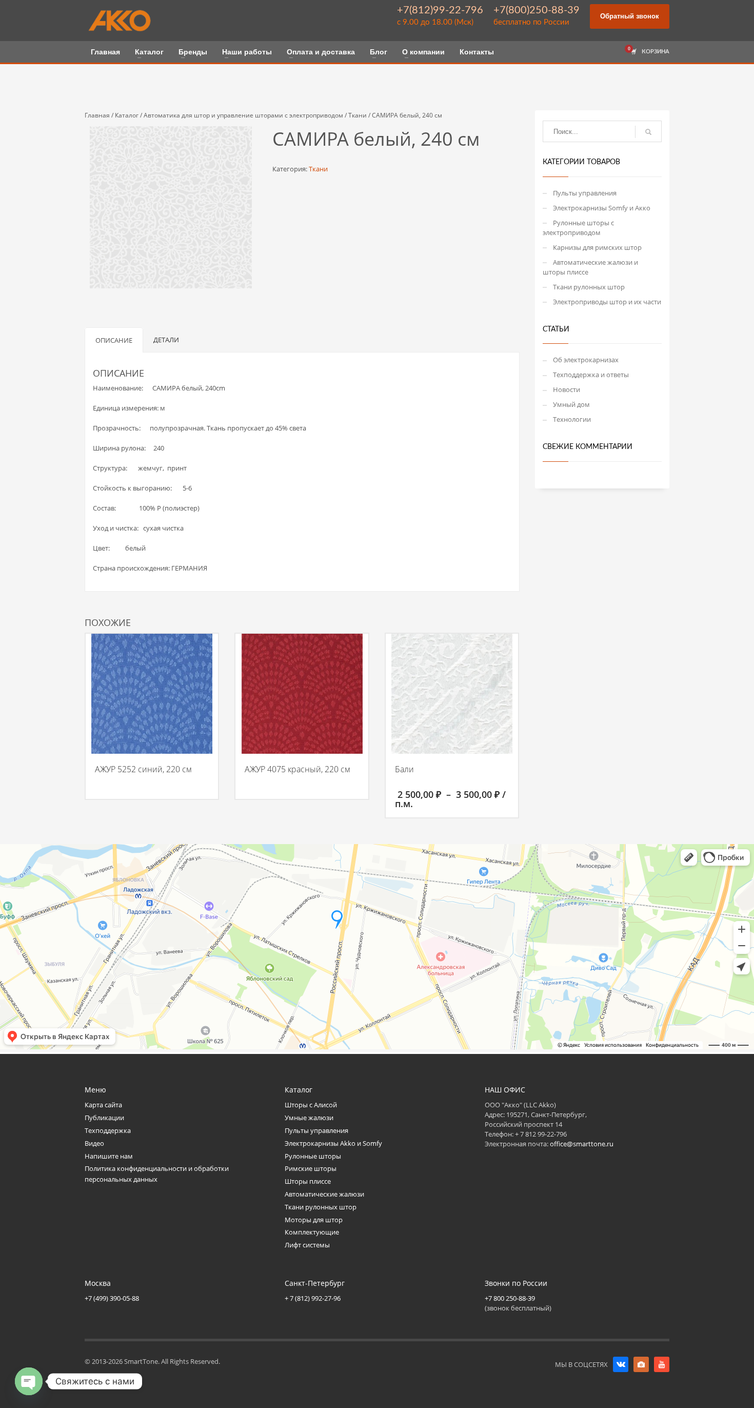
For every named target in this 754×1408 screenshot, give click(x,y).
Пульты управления (585, 193)
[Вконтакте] (620, 1364)
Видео (94, 1143)
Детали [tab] (166, 339)
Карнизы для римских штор (597, 247)
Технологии (572, 419)
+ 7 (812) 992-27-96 (313, 1298)
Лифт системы (307, 1244)
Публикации (104, 1117)
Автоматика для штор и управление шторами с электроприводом (243, 115)
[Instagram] (641, 1364)
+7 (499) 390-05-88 (112, 1298)
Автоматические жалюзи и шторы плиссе (590, 267)
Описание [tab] (113, 340)
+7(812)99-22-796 (440, 10)
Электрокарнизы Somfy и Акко (601, 207)
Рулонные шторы (313, 1156)
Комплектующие (312, 1232)
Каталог (126, 115)
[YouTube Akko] (661, 1364)
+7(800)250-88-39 (536, 10)
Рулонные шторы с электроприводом (578, 227)
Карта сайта (103, 1104)
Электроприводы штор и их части (607, 301)
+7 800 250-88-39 (510, 1298)
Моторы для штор (314, 1219)
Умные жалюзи (309, 1117)
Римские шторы (310, 1168)
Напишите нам (109, 1156)
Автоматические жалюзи (324, 1194)
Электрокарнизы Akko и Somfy (333, 1143)
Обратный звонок (629, 16)
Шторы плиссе (308, 1181)
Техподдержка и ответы (591, 374)
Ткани (357, 115)
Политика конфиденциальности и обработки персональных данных (157, 1174)
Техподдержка (108, 1130)
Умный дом (571, 404)
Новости (566, 389)
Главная (97, 115)
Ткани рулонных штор (589, 286)
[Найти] (648, 132)
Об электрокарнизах (586, 359)
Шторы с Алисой (311, 1104)
